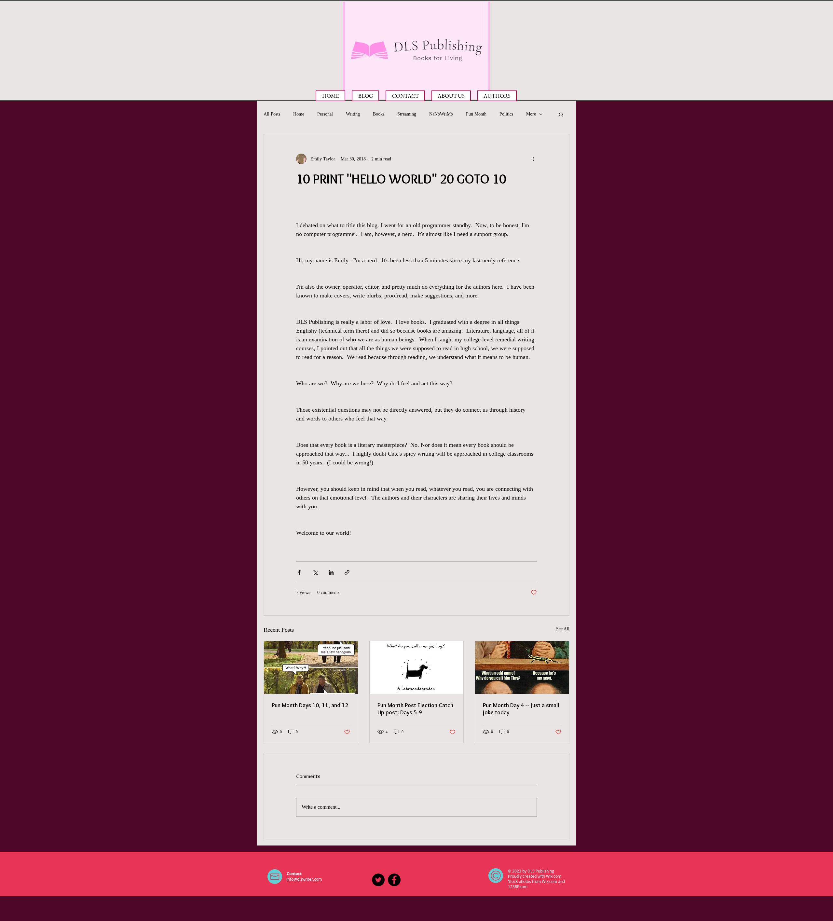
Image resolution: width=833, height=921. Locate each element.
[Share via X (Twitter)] (315, 572)
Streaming (406, 114)
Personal (325, 114)
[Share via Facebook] (299, 572)
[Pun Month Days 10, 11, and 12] (311, 667)
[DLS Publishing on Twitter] (378, 879)
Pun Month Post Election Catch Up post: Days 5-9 (415, 709)
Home (298, 114)
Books (378, 114)
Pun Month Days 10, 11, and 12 (310, 705)
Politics (506, 114)
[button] (561, 114)
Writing (353, 114)
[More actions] (533, 159)
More (531, 114)
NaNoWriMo (441, 114)
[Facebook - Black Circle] (394, 879)
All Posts (272, 114)
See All (562, 628)
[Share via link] (347, 572)
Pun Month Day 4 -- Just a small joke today (521, 709)
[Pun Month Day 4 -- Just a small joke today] (522, 667)
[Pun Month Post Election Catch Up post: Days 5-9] (417, 667)
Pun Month (476, 114)
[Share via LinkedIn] (331, 572)
